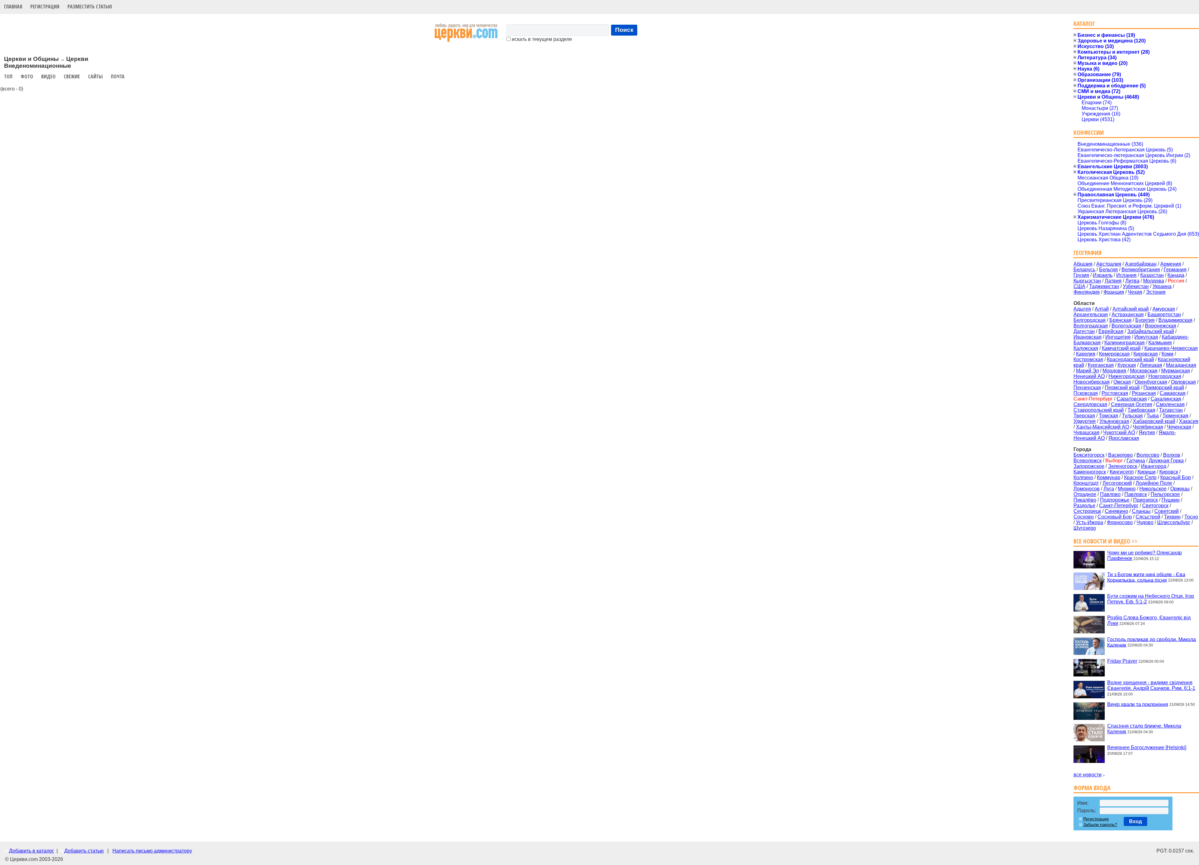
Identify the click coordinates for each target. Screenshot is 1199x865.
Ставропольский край (1098, 410)
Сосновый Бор (1115, 516)
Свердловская (1090, 404)
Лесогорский (1117, 483)
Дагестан (1084, 331)
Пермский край (1122, 387)
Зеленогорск (1122, 466)
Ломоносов (1086, 488)
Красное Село (1140, 477)
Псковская (1085, 393)
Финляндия (1086, 292)
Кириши (1146, 471)
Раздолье (1084, 505)
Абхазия (1083, 264)
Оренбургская (1151, 382)
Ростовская (1115, 393)
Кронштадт (1086, 483)
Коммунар (1108, 477)
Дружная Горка (1166, 460)
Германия (1175, 269)
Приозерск (1145, 500)
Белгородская (1089, 320)
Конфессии (1088, 132)
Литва (1132, 280)
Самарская (1173, 393)
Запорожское (1088, 466)
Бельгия (1108, 269)
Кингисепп (1122, 471)
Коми (1167, 353)
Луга (1108, 488)
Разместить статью (89, 6)
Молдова (1153, 280)
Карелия (1085, 353)
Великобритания (1141, 269)
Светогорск (1155, 505)
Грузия (1081, 275)
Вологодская (1126, 325)
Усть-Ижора (1089, 522)
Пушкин (1171, 500)
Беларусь (1084, 269)
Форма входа (1091, 788)
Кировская (1145, 353)
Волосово (1148, 455)
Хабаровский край (1154, 421)
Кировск (1168, 471)
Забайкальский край (1150, 331)
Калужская (1085, 348)
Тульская (1132, 415)
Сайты (95, 76)
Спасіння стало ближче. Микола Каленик (1144, 728)
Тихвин (1172, 516)
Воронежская (1160, 325)
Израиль (1103, 275)
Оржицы (1180, 488)
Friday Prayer (1122, 661)
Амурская (1163, 309)
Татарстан (1171, 410)
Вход (1135, 821)
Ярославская (1123, 438)
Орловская (1183, 382)
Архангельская (1090, 314)
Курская (1127, 365)
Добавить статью (84, 850)
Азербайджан (1141, 264)
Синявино (1116, 511)
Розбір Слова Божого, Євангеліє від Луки (1149, 620)
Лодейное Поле (1154, 483)
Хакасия (1188, 421)
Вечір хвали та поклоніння (1137, 704)
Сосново (1083, 516)
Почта (118, 76)
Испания (1126, 275)
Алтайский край (1131, 309)
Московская (1143, 370)
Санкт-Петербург (1118, 505)
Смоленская (1170, 404)
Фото (27, 76)
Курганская (1101, 365)
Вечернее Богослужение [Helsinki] (1146, 747)
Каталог (1084, 23)
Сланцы (1141, 511)
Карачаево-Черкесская (1171, 348)
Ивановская (1087, 337)
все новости (1087, 774)
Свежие (72, 76)
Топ (8, 76)
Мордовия (1114, 370)
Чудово (1145, 522)
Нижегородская (1126, 376)
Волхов (1171, 455)
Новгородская (1164, 376)
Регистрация (44, 6)
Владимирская (1175, 320)
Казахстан (1152, 275)
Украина (1162, 286)
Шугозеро (1084, 528)
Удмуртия (1084, 421)
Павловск (1135, 494)
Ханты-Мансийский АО (1102, 427)
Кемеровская (1114, 353)
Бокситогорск (1088, 455)
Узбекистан (1136, 286)
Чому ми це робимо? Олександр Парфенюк (1144, 555)
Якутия (1147, 432)
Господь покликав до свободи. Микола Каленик (1151, 641)
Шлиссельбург (1173, 522)
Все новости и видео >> (1105, 541)
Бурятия (1145, 320)
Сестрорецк (1087, 511)
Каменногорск (1089, 471)
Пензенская (1087, 387)
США (1079, 286)
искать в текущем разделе (541, 39)
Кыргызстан (1087, 280)
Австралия (1108, 264)
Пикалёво (1084, 500)
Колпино (1083, 477)
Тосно (1191, 516)
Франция (1113, 292)
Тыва (1153, 415)
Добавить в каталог (31, 850)
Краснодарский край (1130, 359)
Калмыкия (1160, 342)
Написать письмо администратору (152, 850)
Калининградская (1124, 342)
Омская (1122, 382)
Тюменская (1175, 415)
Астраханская (1128, 314)
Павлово (1110, 494)
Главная (13, 6)
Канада (1175, 275)
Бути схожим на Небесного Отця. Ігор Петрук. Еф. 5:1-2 (1150, 598)
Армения (1170, 264)
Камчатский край (1121, 348)
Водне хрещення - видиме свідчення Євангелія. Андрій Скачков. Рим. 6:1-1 (1151, 685)
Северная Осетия (1131, 404)
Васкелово (1120, 455)
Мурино (1127, 488)
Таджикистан (1104, 286)
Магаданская (1181, 365)
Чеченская (1179, 427)
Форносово (1120, 522)
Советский (1166, 511)
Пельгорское (1165, 494)
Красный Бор (1175, 477)
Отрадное (1084, 494)
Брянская (1120, 320)
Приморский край (1163, 387)
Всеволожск (1087, 460)
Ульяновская (1114, 421)
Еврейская (1110, 331)
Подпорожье (1114, 500)
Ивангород (1153, 466)
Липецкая (1151, 365)
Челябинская (1148, 427)
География (1087, 252)
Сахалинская (1166, 398)
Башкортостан (1164, 314)
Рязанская (1144, 393)
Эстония (1156, 292)
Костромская (1088, 359)
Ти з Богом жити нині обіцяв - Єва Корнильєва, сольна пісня (1146, 577)
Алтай (1102, 309)
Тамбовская (1141, 410)
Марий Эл (1087, 370)
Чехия (1135, 292)
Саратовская (1132, 398)
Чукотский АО (1119, 432)
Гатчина (1136, 460)
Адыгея (1082, 309)
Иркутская (1146, 337)
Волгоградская (1090, 325)
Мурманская (1175, 370)
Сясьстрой (1148, 516)
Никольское (1153, 488)
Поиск (624, 30)
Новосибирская (1091, 382)
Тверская (1084, 415)
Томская (1108, 415)
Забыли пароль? (1100, 824)
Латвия (1113, 280)
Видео (48, 76)
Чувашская (1086, 432)
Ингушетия (1118, 337)
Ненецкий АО (1089, 376)
